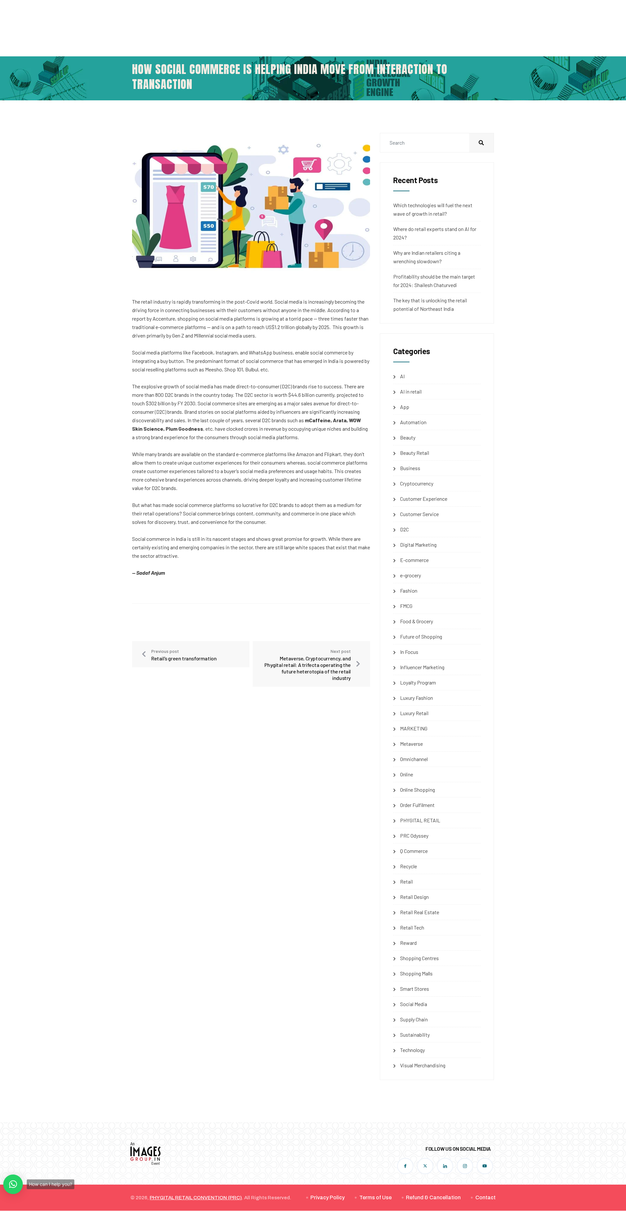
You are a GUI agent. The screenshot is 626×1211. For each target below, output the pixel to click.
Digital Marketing (418, 544)
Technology (412, 1050)
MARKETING (413, 728)
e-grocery (410, 575)
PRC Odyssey (414, 835)
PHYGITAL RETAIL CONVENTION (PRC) (196, 1197)
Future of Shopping (421, 636)
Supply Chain (414, 1019)
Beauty (407, 437)
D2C (404, 529)
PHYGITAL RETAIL (420, 820)
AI (402, 376)
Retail (406, 881)
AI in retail (411, 391)
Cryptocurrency (416, 483)
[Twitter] (425, 1166)
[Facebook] (405, 1166)
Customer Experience (423, 499)
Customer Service (419, 514)
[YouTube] (485, 1166)
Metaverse (411, 744)
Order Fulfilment (417, 805)
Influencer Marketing (422, 667)
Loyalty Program (418, 682)
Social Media (413, 1004)
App (404, 407)
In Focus (409, 652)
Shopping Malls (416, 973)
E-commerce (414, 560)
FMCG (406, 606)
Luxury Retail (414, 713)
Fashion (408, 590)
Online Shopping (417, 789)
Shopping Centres (419, 958)
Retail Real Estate (419, 912)
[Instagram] (465, 1166)
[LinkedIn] (445, 1166)
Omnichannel (414, 759)
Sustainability (415, 1034)
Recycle (408, 866)
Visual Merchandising (422, 1065)
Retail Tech (412, 927)
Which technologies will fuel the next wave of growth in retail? (432, 209)
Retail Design (414, 897)
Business (410, 468)
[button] (13, 1184)
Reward (408, 943)
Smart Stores (414, 989)
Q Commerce (414, 851)
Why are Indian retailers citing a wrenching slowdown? (426, 257)
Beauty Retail (414, 453)
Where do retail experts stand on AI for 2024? (434, 233)
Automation (413, 422)
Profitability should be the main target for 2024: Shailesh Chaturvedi (434, 280)
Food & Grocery (416, 621)
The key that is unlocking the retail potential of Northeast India (430, 304)
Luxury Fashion (416, 698)
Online (406, 774)
